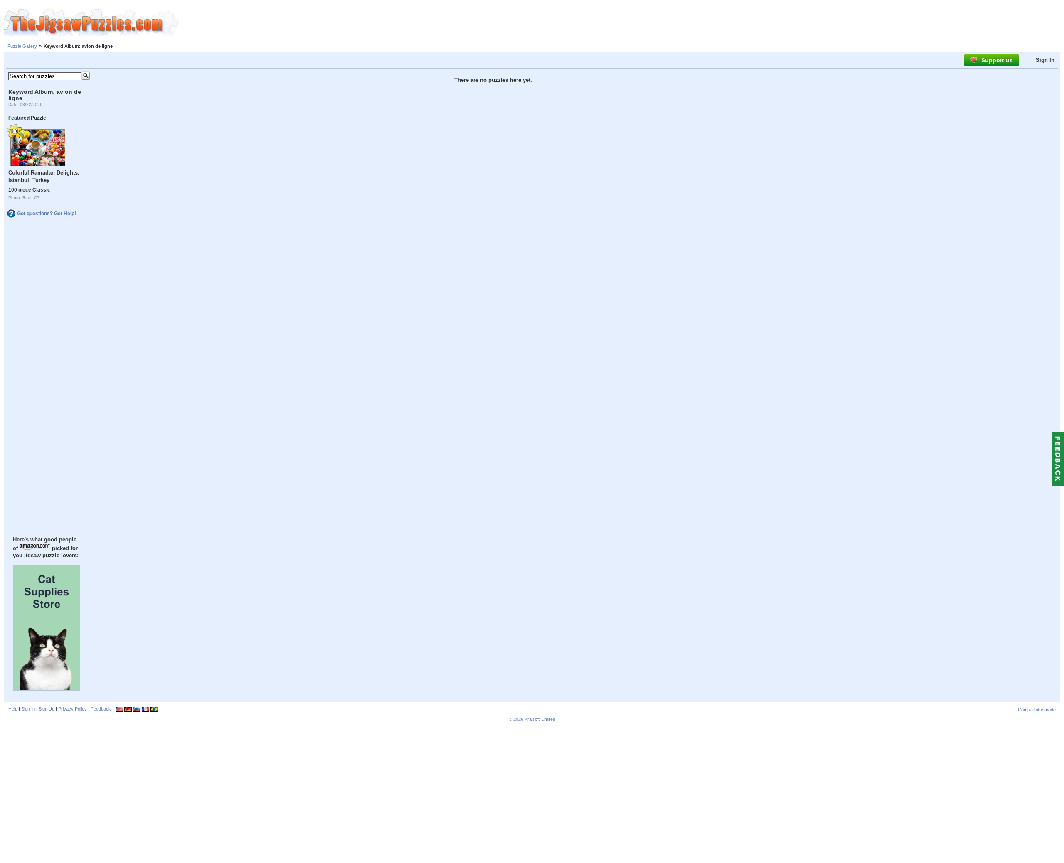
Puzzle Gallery (22, 46)
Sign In (1045, 60)
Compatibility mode (1037, 709)
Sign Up (46, 708)
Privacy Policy (72, 708)
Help (12, 708)
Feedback (101, 708)
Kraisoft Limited (540, 719)
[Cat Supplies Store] (46, 688)
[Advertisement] (621, 23)
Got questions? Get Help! (46, 213)
